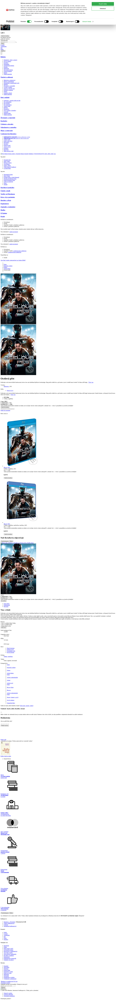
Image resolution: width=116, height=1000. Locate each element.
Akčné (8, 680)
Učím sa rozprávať (8, 181)
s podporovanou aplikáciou (19, 251)
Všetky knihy (7, 139)
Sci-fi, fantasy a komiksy (10, 110)
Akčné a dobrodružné (12, 677)
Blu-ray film (7, 467)
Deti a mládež (5, 97)
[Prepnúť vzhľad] (1, 53)
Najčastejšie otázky (8, 950)
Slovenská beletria (8, 70)
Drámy (5, 267)
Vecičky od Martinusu (8, 194)
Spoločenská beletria (9, 65)
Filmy (2, 49)
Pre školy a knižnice (9, 955)
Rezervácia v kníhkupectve (10, 951)
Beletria (3, 57)
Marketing (6, 974)
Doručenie (6, 945)
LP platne (4, 213)
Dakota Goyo (10, 649)
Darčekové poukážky (7, 187)
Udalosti (6, 924)
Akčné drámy (7, 268)
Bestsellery (6, 142)
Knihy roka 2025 (8, 141)
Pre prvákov (7, 103)
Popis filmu (6, 603)
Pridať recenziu (4, 725)
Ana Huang (7, 164)
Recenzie (6, 606)
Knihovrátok (7, 970)
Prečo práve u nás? (8, 948)
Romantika (6, 64)
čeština (5, 656)
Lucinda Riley (7, 168)
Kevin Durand (10, 652)
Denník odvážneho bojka (10, 178)
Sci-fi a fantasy (7, 61)
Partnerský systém (8, 971)
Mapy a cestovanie (7, 130)
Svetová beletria (8, 71)
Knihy (2, 43)
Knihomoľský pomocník (10, 958)
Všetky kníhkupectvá (9, 923)
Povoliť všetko (103, 4)
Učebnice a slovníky (7, 124)
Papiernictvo (5, 203)
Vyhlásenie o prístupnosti (10, 978)
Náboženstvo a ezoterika (8, 127)
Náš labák (6, 976)
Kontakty (6, 966)
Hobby (5, 91)
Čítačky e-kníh (5, 191)
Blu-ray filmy (10, 687)
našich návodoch (14, 231)
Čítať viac (90, 382)
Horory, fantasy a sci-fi (12, 697)
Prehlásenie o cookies (9, 977)
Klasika (6, 67)
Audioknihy (4, 46)
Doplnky (3, 50)
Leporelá (6, 112)
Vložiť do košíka (5, 407)
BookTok (6, 149)
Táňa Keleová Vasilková (10, 167)
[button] (58, 403)
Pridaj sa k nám (7, 973)
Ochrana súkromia (8, 994)
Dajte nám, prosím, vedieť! (26, 705)
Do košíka (3, 601)
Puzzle (3, 216)
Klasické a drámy (8, 266)
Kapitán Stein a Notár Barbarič (11, 177)
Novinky (6, 144)
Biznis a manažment (9, 81)
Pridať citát (3, 739)
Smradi (5, 184)
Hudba (3, 210)
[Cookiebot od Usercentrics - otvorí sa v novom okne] (10, 21)
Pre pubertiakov (8, 104)
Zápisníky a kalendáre (8, 207)
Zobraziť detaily (86, 21)
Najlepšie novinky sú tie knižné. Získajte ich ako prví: (14, 984)
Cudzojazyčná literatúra (8, 134)
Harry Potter (7, 176)
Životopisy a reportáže (9, 86)
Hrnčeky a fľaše (6, 200)
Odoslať (3, 987)
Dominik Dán (7, 160)
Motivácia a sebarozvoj (9, 80)
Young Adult (7, 106)
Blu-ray (9, 690)
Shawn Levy (10, 390)
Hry (2, 48)
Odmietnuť (103, 8)
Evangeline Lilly (11, 651)
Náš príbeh (6, 967)
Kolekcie (6, 148)
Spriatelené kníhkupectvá (10, 926)
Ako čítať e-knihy (8, 952)
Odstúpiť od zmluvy (9, 960)
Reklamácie (7, 957)
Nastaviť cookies (8, 993)
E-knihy (3, 45)
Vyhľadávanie (4, 40)
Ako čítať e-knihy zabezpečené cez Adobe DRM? (13, 260)
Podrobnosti (7, 605)
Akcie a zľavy (7, 146)
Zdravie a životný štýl (9, 88)
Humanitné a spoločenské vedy (11, 83)
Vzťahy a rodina (8, 87)
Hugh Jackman (10, 648)
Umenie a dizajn (8, 93)
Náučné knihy (7, 113)
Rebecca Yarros (8, 162)
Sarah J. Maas (7, 165)
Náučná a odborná (7, 77)
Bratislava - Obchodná (9, 922)
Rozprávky (6, 109)
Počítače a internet (8, 90)
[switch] (46, 21)
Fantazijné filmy (11, 703)
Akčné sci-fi (10, 683)
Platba (5, 947)
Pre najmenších (7, 102)
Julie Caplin (7, 161)
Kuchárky (4, 121)
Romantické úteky (8, 174)
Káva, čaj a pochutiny (8, 197)
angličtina (10, 656)
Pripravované (7, 145)
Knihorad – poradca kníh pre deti (12, 100)
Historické (6, 68)
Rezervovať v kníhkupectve (7, 409)
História (6, 84)
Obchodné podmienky (9, 996)
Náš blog (6, 968)
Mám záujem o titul (8, 151)
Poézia (5, 72)
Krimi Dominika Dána (9, 180)
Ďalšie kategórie (8, 74)
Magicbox (6, 386)
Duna (5, 183)
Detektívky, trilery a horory (10, 60)
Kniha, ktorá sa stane (6, 756)
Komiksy (6, 62)
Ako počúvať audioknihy (10, 954)
